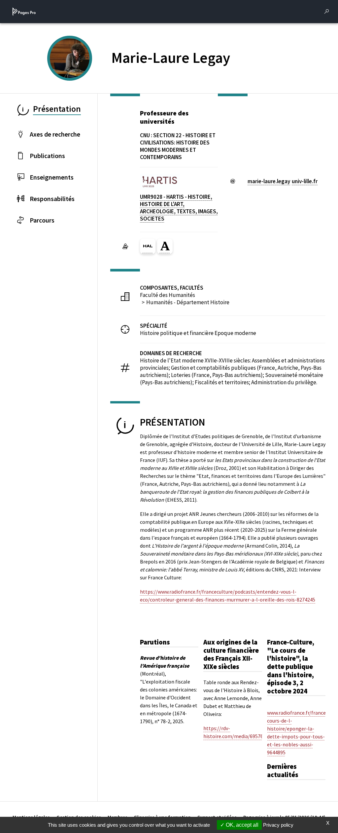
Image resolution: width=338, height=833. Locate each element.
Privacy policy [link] (278, 825)
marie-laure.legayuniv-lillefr (283, 181)
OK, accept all (241, 825)
